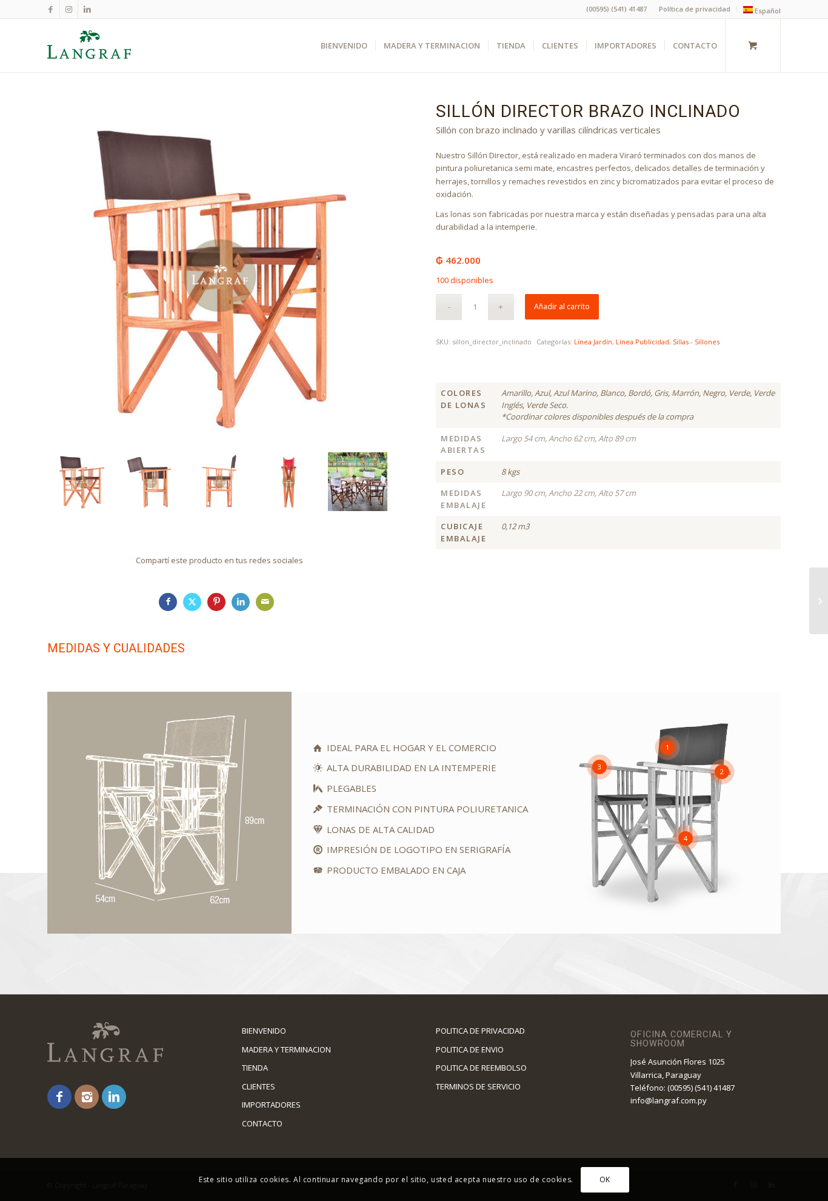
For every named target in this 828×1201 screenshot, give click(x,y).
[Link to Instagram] (69, 9)
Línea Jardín (593, 341)
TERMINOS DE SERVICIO (478, 1086)
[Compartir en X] (192, 602)
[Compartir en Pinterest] (216, 602)
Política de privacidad (694, 8)
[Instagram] (87, 1097)
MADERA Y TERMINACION (286, 1049)
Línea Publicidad (642, 341)
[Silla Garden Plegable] (818, 600)
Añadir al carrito (562, 306)
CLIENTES (258, 1086)
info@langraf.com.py (668, 1100)
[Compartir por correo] (265, 602)
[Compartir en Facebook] (168, 602)
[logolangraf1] (89, 45)
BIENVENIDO (264, 1030)
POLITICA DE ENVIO (470, 1049)
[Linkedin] (114, 1097)
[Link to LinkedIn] (87, 9)
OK (604, 1179)
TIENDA (255, 1067)
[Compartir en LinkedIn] (241, 602)
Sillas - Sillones (696, 341)
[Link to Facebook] (50, 9)
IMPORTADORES (271, 1104)
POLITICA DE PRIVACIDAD (480, 1030)
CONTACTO (262, 1123)
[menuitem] (695, 9)
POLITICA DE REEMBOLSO (481, 1067)
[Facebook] (59, 1097)
